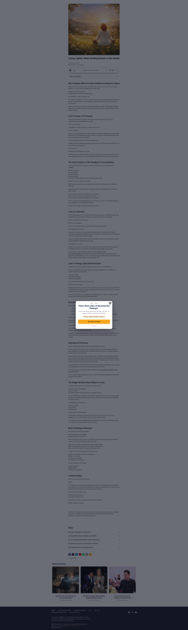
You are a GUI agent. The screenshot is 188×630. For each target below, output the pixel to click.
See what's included (94, 321)
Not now (94, 325)
